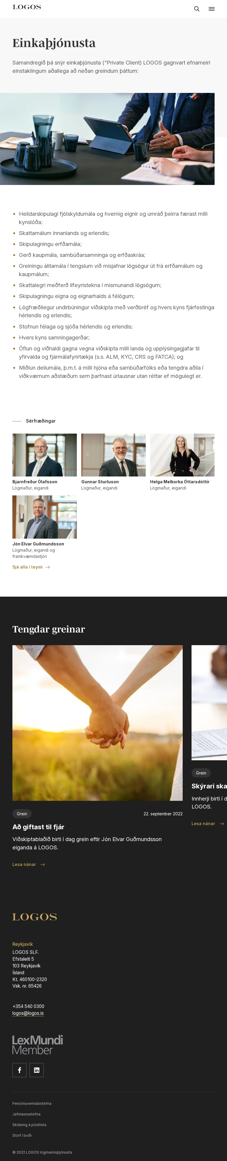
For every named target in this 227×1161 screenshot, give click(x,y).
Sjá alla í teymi (27, 566)
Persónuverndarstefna (31, 1103)
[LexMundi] (113, 1046)
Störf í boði (22, 1135)
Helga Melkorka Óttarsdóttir (180, 481)
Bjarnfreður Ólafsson (34, 481)
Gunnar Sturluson (100, 481)
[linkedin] (37, 1070)
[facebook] (19, 1070)
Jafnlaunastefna (26, 1114)
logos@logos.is (28, 1013)
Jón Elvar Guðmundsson (38, 543)
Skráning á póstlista (29, 1125)
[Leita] (197, 9)
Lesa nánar (24, 864)
